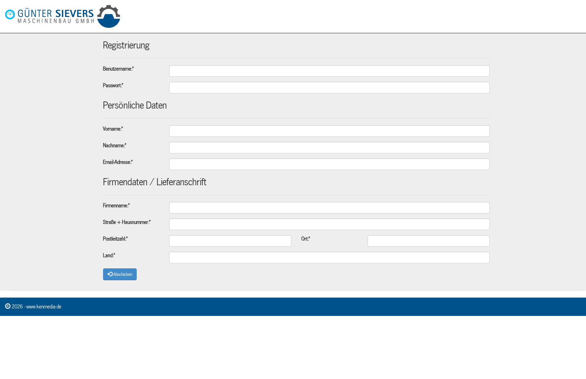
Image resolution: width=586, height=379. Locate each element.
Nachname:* (114, 145)
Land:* (109, 255)
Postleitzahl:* (115, 239)
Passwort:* (113, 85)
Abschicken (122, 274)
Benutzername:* (118, 69)
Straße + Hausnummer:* (127, 222)
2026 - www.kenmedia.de (36, 306)
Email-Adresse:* (118, 162)
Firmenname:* (116, 205)
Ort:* (305, 239)
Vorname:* (113, 129)
